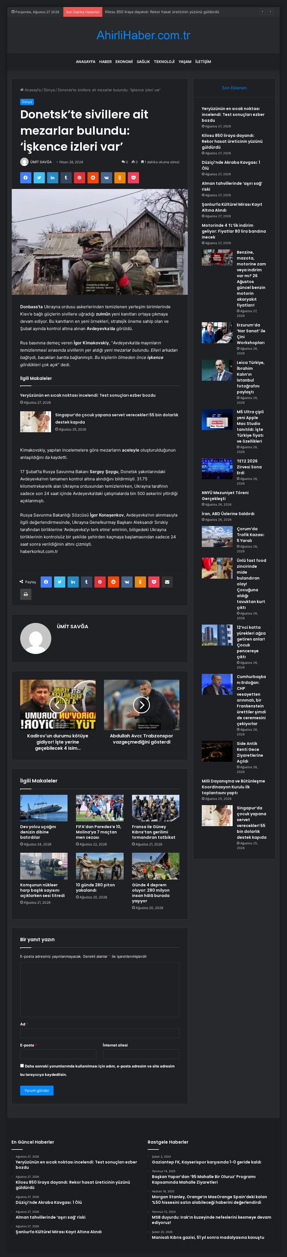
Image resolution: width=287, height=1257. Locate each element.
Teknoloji (164, 61)
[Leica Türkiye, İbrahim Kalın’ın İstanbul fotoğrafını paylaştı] (217, 370)
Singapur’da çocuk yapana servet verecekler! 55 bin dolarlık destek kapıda (252, 822)
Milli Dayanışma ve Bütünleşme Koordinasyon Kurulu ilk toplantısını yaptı (233, 787)
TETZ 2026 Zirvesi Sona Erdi (249, 467)
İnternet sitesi (115, 1045)
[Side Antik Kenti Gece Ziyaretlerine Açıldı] (217, 751)
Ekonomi (124, 61)
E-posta (28, 1045)
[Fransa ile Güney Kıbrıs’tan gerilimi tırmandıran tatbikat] (156, 808)
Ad (24, 1024)
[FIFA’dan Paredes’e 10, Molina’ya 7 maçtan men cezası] (100, 808)
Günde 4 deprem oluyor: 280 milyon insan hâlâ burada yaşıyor (151, 893)
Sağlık (143, 61)
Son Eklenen (234, 87)
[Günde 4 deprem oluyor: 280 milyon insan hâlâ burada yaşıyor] (156, 866)
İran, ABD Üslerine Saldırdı (228, 514)
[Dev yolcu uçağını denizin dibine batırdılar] (44, 808)
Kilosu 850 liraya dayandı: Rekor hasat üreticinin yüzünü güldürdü (232, 141)
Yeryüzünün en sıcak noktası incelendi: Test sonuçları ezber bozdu (88, 395)
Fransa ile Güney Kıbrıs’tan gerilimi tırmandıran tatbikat (153, 832)
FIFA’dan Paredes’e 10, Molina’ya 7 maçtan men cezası (98, 832)
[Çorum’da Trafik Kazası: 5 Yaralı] (217, 536)
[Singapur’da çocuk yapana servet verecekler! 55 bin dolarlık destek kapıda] (35, 421)
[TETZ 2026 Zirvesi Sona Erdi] (217, 468)
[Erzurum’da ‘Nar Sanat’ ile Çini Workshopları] (217, 332)
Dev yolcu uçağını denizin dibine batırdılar (38, 832)
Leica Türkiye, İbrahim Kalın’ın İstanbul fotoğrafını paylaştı (251, 377)
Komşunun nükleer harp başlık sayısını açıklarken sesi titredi (42, 890)
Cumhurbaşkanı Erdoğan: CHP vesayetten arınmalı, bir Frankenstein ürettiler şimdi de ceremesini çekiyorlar (251, 700)
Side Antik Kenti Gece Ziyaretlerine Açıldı (250, 752)
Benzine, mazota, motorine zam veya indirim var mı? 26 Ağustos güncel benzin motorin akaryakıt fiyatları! (251, 278)
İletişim (203, 61)
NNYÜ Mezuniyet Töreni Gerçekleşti (225, 495)
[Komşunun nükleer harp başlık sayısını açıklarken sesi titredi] (44, 866)
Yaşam (185, 61)
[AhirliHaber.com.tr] (143, 35)
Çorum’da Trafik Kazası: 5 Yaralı (251, 534)
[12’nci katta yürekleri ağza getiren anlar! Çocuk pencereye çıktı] (217, 635)
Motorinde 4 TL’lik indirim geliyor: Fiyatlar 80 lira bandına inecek (234, 231)
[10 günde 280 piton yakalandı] (100, 866)
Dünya (49, 90)
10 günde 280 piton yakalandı (95, 887)
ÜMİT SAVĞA (41, 162)
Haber (105, 61)
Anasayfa (85, 61)
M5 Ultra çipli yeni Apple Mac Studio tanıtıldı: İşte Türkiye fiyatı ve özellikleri (250, 426)
